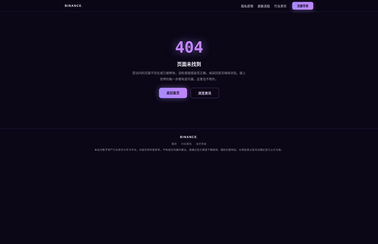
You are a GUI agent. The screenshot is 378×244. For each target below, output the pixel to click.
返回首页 (173, 93)
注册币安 (302, 6)
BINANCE (74, 5)
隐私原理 (247, 6)
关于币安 (201, 143)
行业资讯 (280, 6)
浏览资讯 (204, 93)
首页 (174, 143)
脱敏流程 (264, 6)
